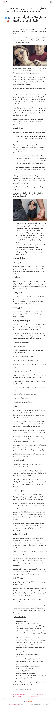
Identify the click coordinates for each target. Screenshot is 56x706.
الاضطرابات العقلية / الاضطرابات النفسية (22, 689)
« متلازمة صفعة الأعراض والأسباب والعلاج (19, 695)
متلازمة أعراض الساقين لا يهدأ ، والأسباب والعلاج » (38, 695)
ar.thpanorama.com (14, 704)
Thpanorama (10, 2)
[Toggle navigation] (51, 2)
